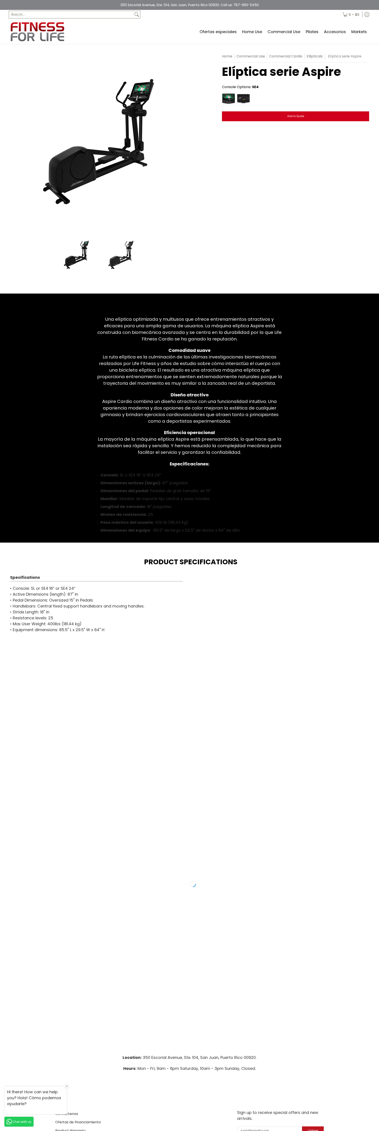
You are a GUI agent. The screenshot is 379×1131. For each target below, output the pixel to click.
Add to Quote (295, 116)
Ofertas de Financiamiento (78, 1122)
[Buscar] (136, 14)
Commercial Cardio (285, 56)
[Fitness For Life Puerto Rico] (37, 31)
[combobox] (71, 14)
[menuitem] (351, 14)
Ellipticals (315, 56)
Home (227, 56)
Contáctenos (66, 1113)
